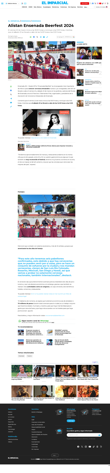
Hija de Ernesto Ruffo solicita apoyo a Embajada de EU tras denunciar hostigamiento (63, 342)
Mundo (10, 414)
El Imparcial (14, 21)
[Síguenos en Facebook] (93, 3)
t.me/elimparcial (96, 410)
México (10, 412)
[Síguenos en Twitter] (95, 3)
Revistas (80, 7)
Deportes (11, 422)
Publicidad (35, 444)
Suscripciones (36, 442)
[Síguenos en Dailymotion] (107, 3)
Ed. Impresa (72, 7)
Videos (10, 442)
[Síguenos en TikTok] (102, 3)
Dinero (10, 419)
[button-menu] (2, 3)
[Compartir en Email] (44, 37)
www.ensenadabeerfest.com (55, 315)
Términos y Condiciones (89, 438)
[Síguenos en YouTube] (100, 3)
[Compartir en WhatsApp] (31, 37)
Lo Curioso (11, 417)
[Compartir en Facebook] (34, 37)
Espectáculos (12, 424)
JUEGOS (24, 7)
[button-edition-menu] (94, 7)
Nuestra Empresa (37, 432)
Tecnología (11, 429)
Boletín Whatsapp (37, 412)
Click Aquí (70, 420)
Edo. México (38, 7)
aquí (53, 322)
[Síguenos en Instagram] (98, 3)
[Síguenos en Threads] (105, 3)
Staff (33, 419)
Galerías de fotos (13, 439)
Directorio (34, 437)
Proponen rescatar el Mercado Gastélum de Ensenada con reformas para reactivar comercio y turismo (34, 333)
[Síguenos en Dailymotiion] (101, 446)
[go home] (13, 458)
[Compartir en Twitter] (37, 37)
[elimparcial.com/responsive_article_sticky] (109, 465)
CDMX (30, 7)
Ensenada (25, 21)
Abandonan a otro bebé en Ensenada (43, 138)
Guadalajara (47, 7)
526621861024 (71, 410)
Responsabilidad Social (38, 427)
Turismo (29, 356)
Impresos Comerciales (38, 422)
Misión (33, 429)
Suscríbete (85, 3)
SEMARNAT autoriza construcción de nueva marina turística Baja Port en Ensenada (63, 332)
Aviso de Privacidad (37, 424)
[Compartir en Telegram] (40, 37)
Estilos (10, 426)
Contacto (34, 439)
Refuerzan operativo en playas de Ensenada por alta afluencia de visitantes (34, 341)
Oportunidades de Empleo (39, 434)
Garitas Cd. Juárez (101, 7)
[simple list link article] (89, 54)
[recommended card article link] (21, 147)
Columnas (63, 7)
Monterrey (55, 7)
